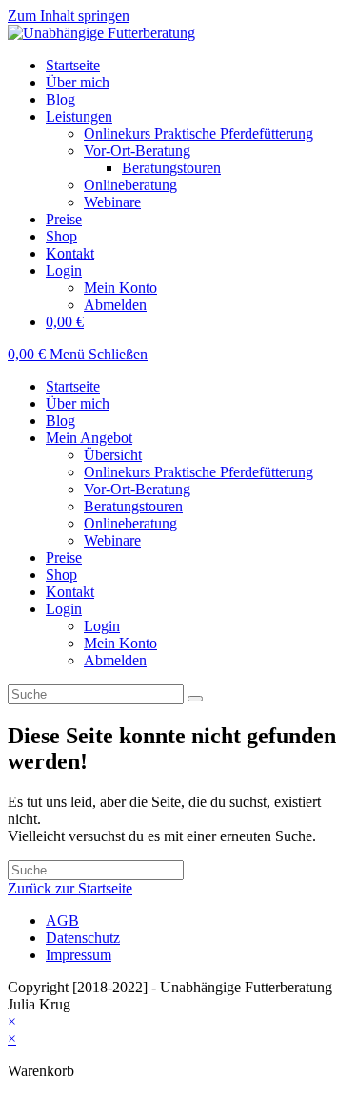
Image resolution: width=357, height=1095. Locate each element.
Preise (64, 557)
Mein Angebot (89, 438)
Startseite (73, 386)
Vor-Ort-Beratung (137, 489)
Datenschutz (83, 938)
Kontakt (70, 592)
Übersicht (113, 455)
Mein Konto (120, 643)
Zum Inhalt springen (68, 16)
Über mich (77, 403)
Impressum (78, 955)
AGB (62, 920)
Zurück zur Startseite (70, 888)
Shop (61, 575)
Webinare (112, 540)
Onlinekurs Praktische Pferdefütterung (198, 472)
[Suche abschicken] (195, 698)
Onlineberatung (130, 523)
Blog (60, 421)
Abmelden (115, 660)
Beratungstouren (133, 506)
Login (64, 609)
